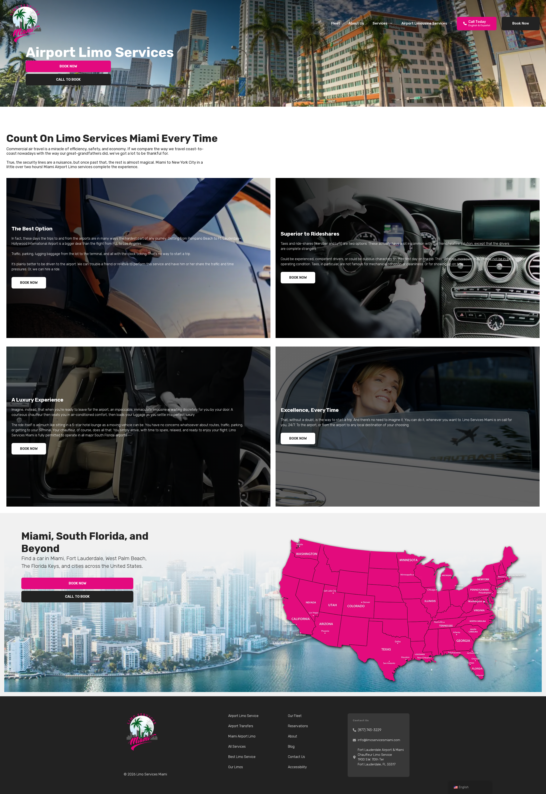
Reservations (298, 726)
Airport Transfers (240, 726)
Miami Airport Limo (242, 736)
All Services (237, 746)
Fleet (335, 23)
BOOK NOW (68, 66)
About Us (356, 23)
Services (380, 23)
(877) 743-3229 (369, 730)
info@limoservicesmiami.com (379, 740)
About (292, 736)
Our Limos (235, 767)
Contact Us (296, 757)
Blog (291, 746)
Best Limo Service (242, 757)
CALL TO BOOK (68, 79)
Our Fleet (295, 716)
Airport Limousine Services (424, 23)
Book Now (520, 23)
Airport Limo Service (243, 716)
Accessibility (297, 767)
